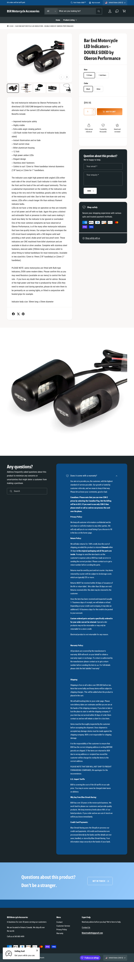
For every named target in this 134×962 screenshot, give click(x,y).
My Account (96, 3)
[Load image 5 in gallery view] (66, 88)
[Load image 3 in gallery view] (39, 88)
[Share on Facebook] (13, 314)
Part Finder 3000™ (79, 3)
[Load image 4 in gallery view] (53, 88)
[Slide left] (61, 77)
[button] (124, 11)
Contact (59, 922)
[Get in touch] (117, 11)
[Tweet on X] (18, 314)
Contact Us (86, 927)
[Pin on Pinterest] (23, 314)
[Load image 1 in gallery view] (13, 88)
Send (89, 191)
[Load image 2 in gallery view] (26, 88)
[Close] (37, 950)
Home (11, 26)
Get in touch (99, 881)
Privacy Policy (61, 929)
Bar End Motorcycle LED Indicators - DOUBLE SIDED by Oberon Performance (44, 26)
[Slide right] (67, 77)
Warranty (59, 933)
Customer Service (63, 926)
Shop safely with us (92, 238)
